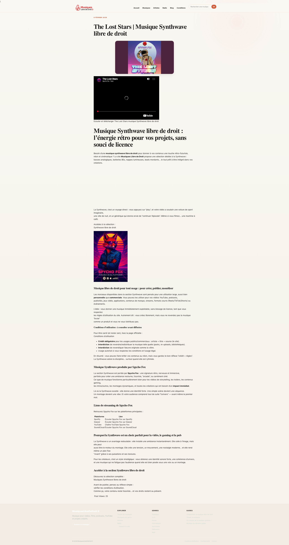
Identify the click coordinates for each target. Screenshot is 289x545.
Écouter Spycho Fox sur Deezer (118, 422)
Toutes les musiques (124, 514)
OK (214, 7)
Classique (155, 514)
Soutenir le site (124, 526)
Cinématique (156, 523)
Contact (214, 541)
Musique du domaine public (196, 523)
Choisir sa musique (193, 517)
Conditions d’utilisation (104, 336)
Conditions (181, 8)
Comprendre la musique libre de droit (199, 514)
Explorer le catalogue (81, 524)
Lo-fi (153, 517)
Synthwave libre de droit (105, 227)
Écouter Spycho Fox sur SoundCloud (120, 427)
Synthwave (156, 526)
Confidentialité (205, 541)
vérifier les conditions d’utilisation (109, 488)
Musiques (146, 8)
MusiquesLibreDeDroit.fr (85, 511)
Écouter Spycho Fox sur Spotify (118, 419)
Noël (153, 532)
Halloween (155, 529)
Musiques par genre (124, 517)
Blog (172, 8)
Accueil (136, 8)
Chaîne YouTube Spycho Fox (117, 424)
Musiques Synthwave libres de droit (110, 480)
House (154, 520)
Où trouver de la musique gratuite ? (199, 520)
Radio (165, 8)
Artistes (156, 8)
